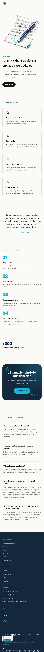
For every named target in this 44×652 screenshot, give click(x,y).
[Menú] (40, 3)
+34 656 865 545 (8, 598)
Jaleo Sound (6, 574)
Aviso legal (32, 642)
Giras (4, 550)
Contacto (5, 581)
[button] (4, 637)
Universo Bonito (7, 560)
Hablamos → (9, 84)
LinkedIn (5, 615)
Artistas (4, 557)
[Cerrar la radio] (12, 635)
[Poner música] (3, 648)
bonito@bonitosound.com (10, 591)
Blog (4, 578)
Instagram (5, 612)
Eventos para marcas (9, 543)
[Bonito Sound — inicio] (4, 3)
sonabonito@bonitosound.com (12, 595)
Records (5, 553)
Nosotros (5, 571)
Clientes (5, 546)
